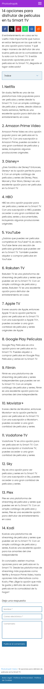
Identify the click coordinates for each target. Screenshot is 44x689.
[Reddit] (38, 29)
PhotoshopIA (9, 3)
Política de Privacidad (23, 678)
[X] (12, 29)
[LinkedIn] (32, 29)
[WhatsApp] (25, 29)
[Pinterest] (18, 29)
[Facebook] (5, 29)
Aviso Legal (7, 678)
